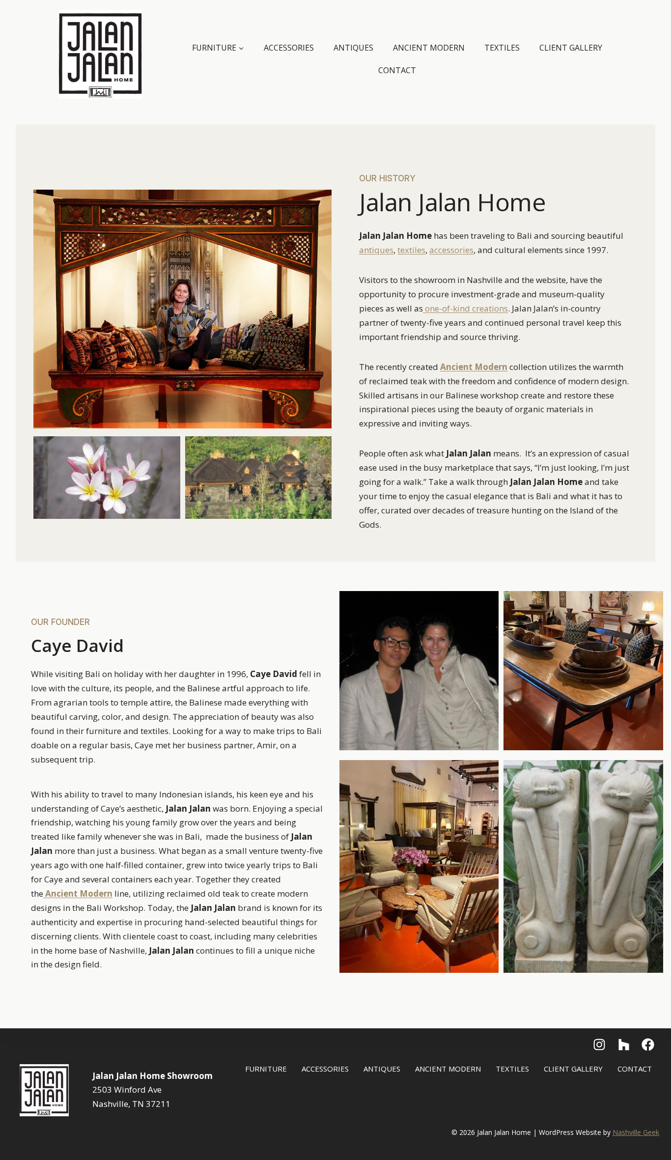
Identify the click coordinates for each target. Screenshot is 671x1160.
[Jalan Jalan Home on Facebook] (599, 1044)
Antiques (353, 47)
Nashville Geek (636, 1132)
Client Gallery (570, 47)
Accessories (289, 47)
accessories (451, 249)
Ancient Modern (429, 47)
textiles (411, 249)
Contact (397, 70)
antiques (376, 249)
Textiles (502, 47)
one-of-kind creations (465, 308)
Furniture (266, 1069)
